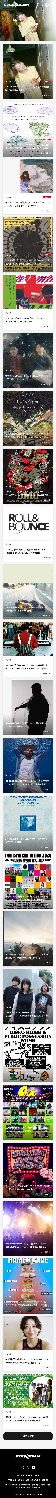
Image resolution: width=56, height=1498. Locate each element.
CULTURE (35, 1480)
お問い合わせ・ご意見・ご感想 (41, 1485)
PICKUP (29, 1475)
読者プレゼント (20, 1487)
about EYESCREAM (11, 1485)
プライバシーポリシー (33, 1487)
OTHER (45, 1480)
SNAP (37, 1475)
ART (27, 1480)
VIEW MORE (28, 1436)
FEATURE (20, 1475)
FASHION (12, 1480)
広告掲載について (24, 1485)
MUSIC (8, 82)
